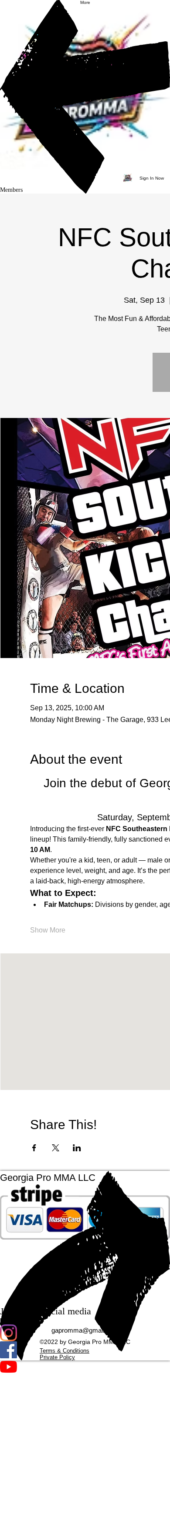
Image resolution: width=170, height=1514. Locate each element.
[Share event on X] (55, 1147)
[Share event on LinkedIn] (77, 1147)
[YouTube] (85, 1366)
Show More (47, 930)
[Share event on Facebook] (34, 1147)
